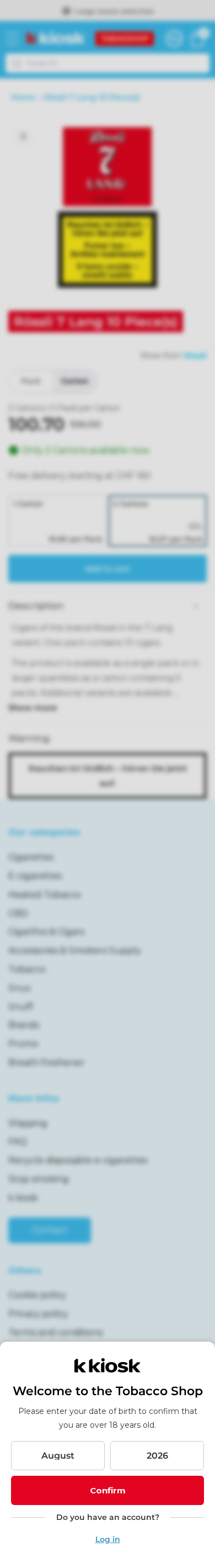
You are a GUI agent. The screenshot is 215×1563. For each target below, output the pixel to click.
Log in (107, 1539)
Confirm (108, 1490)
